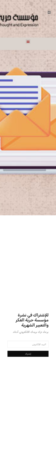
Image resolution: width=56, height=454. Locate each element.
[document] (28, 227)
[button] (28, 41)
